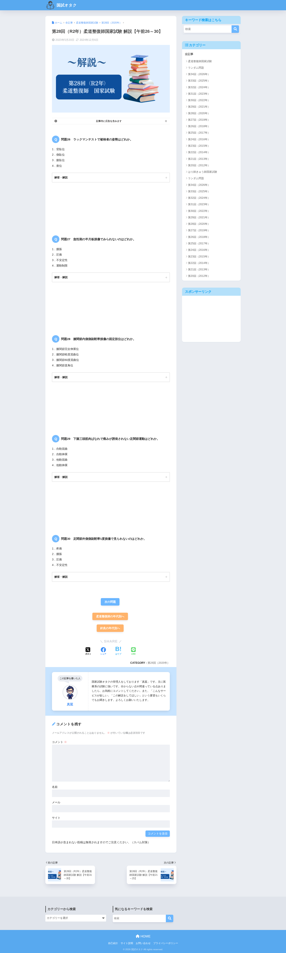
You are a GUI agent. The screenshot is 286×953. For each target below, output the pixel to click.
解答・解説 (61, 177)
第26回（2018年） (199, 126)
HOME (145, 936)
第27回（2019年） (199, 119)
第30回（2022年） (199, 100)
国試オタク (66, 5)
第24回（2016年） (199, 139)
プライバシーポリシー (165, 943)
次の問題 (110, 601)
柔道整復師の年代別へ (110, 616)
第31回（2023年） (199, 93)
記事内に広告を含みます (109, 121)
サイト (56, 817)
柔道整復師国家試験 (200, 61)
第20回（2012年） (199, 165)
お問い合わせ (143, 943)
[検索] (235, 29)
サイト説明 (127, 943)
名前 (55, 787)
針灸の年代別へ (110, 628)
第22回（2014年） (199, 152)
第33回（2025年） (199, 80)
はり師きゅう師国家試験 (202, 171)
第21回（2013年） (199, 158)
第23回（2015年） (199, 145)
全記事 (189, 54)
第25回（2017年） (199, 132)
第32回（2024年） (199, 87)
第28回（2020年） (159, 662)
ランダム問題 (196, 67)
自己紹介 (113, 943)
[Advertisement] (211, 319)
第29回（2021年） (199, 106)
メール (56, 802)
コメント (59, 742)
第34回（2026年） (199, 74)
